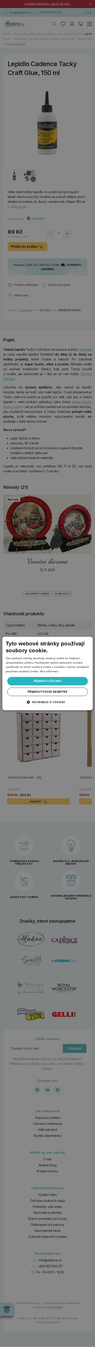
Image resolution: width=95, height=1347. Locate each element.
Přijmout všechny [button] (47, 681)
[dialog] (47, 673)
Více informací (49, 671)
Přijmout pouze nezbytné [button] (47, 692)
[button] (47, 702)
